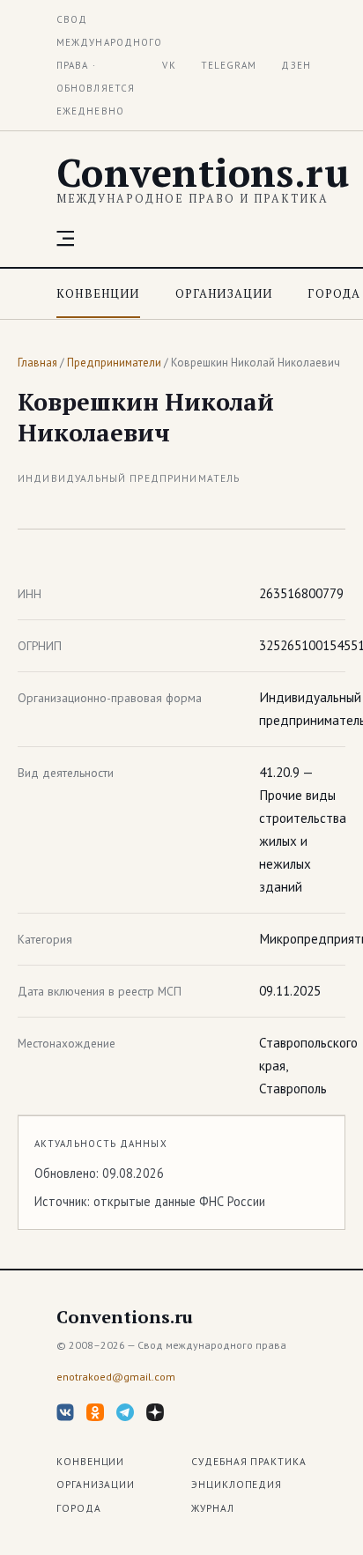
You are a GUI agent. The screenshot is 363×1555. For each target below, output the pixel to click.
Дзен (295, 65)
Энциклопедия (236, 1484)
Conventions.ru (202, 172)
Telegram (229, 65)
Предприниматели (114, 362)
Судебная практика (249, 1461)
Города (333, 293)
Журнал (212, 1507)
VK (168, 65)
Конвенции (98, 293)
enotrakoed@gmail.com (115, 1376)
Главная (37, 362)
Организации (224, 293)
